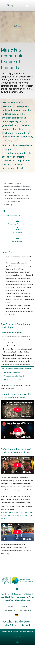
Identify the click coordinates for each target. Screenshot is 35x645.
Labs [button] (23, 606)
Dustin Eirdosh (11, 385)
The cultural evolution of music (14, 376)
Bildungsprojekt (17, 594)
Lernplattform (13, 606)
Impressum (17, 637)
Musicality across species (13, 333)
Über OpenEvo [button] (24, 611)
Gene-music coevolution (12, 372)
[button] (26, 5)
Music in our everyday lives (13, 380)
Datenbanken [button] (8, 611)
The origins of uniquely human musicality (17, 368)
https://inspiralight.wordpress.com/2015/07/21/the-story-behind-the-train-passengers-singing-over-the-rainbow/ (17, 515)
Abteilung (28, 594)
